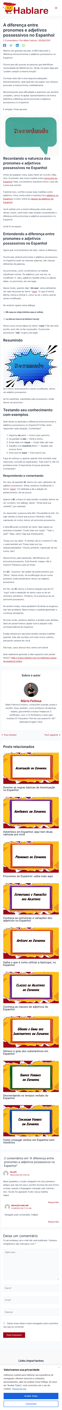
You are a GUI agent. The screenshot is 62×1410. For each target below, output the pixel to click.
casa (34, 291)
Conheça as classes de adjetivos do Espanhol (25, 1008)
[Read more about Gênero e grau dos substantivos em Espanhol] (31, 1031)
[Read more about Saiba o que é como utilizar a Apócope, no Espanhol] (31, 943)
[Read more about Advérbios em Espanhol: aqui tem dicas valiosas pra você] (31, 812)
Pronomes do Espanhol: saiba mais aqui (28, 876)
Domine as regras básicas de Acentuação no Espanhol (29, 789)
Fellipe (13, 1172)
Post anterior (9, 735)
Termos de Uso (19, 1389)
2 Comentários (10, 40)
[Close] (59, 1367)
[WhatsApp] (23, 45)
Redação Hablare (20, 1206)
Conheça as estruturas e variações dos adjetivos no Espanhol (27, 919)
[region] (31, 1387)
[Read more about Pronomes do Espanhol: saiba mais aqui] (31, 857)
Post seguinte (53, 735)
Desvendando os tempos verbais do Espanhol (25, 1097)
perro (13, 489)
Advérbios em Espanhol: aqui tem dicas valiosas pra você (28, 833)
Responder (53, 1202)
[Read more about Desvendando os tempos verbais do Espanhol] (31, 1076)
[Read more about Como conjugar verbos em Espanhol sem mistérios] (31, 1120)
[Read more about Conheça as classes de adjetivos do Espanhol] (31, 987)
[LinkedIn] (17, 45)
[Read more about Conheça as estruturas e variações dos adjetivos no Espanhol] (31, 898)
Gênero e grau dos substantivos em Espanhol (25, 1052)
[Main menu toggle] (56, 8)
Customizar (31, 1404)
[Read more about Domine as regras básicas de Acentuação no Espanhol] (31, 768)
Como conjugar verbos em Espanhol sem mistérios (29, 1141)
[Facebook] (4, 45)
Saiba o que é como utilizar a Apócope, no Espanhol (29, 963)
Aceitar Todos (31, 1396)
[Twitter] (11, 45)
